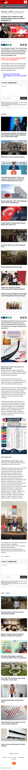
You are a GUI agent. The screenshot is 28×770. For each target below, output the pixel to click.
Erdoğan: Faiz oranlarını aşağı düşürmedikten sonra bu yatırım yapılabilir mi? (15, 75)
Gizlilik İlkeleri (21, 757)
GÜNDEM (11, 11)
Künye (10, 757)
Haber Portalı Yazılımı (8, 768)
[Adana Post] (5, 2)
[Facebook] (2, 45)
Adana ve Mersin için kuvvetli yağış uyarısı (15, 5)
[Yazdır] (10, 45)
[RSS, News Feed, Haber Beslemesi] (14, 763)
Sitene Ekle (13, 759)
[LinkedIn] (6, 45)
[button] (21, 45)
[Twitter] (4, 45)
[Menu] (25, 2)
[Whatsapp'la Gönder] (8, 45)
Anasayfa (5, 11)
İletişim (14, 757)
